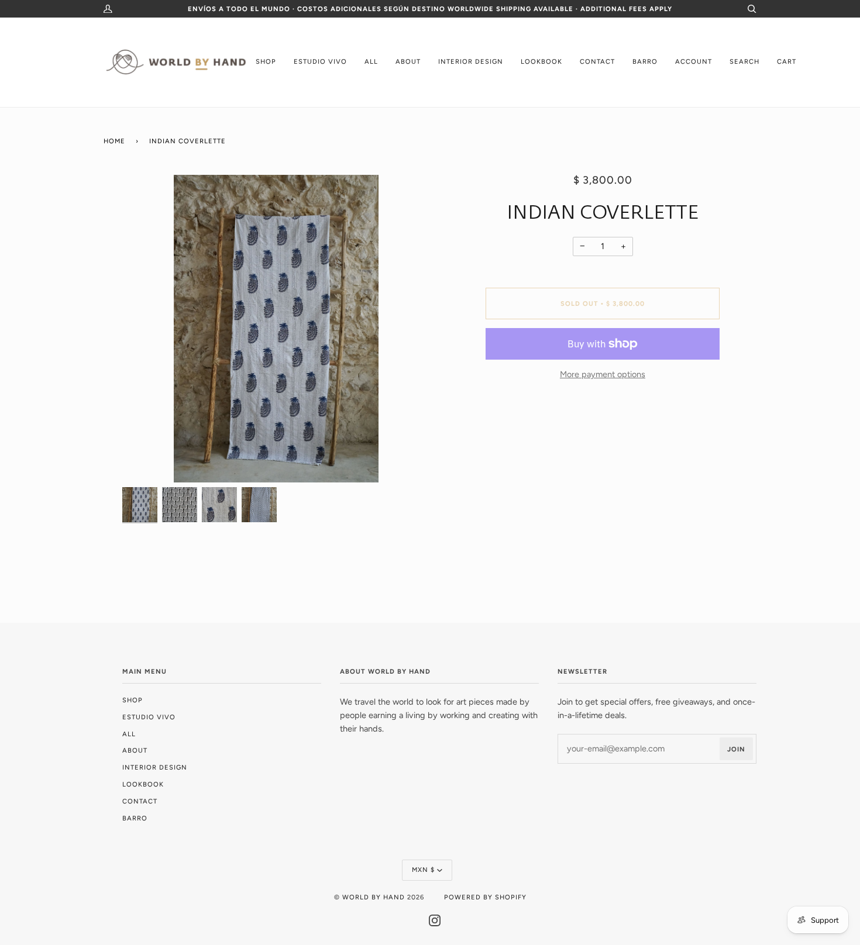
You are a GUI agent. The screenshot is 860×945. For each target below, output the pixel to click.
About (134, 750)
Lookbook (143, 784)
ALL (129, 734)
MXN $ (423, 869)
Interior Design (154, 767)
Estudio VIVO (149, 717)
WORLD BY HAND (373, 897)
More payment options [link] (602, 374)
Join (736, 749)
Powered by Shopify (485, 897)
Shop (132, 700)
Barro (134, 818)
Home (114, 141)
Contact (139, 801)
